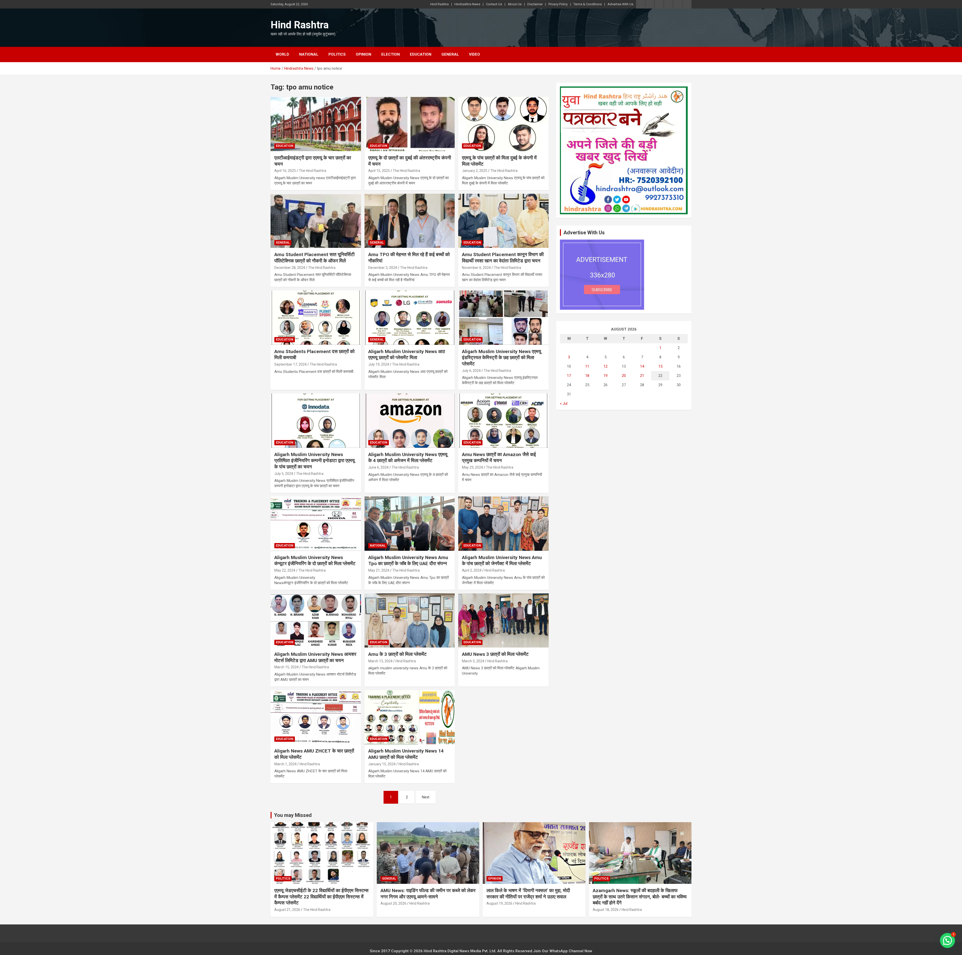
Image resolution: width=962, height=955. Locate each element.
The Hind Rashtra (312, 171)
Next (425, 797)
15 (660, 366)
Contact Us (494, 4)
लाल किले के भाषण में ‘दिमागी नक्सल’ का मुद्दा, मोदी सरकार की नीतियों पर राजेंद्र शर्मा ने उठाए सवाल (528, 894)
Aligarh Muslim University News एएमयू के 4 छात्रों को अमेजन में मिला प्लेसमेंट (407, 458)
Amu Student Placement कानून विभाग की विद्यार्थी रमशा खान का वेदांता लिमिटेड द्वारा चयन (503, 258)
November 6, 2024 (476, 268)
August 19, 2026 (499, 903)
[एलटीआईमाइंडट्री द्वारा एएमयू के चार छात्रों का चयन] (315, 124)
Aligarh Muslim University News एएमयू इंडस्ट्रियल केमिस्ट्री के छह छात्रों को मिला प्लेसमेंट (501, 358)
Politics (337, 54)
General (450, 54)
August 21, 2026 (287, 910)
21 (642, 375)
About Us (515, 4)
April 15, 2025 (379, 171)
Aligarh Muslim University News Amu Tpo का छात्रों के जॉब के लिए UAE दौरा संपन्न (408, 561)
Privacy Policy (558, 4)
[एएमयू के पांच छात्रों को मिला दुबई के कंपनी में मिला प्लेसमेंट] (503, 124)
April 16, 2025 (285, 171)
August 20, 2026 (393, 903)
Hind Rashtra (439, 4)
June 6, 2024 (378, 467)
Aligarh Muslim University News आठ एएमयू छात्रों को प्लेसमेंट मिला (406, 355)
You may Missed (293, 815)
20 (624, 375)
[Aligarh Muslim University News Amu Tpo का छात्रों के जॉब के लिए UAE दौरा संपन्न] (409, 523)
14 (642, 366)
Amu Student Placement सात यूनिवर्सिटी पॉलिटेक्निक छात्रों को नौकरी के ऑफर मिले (314, 258)
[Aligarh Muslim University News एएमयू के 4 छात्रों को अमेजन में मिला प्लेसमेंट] (409, 420)
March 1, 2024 (285, 764)
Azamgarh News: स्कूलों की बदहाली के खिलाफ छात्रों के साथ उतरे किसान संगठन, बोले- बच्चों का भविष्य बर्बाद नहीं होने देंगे (640, 897)
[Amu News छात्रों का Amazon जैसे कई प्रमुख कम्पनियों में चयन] (503, 420)
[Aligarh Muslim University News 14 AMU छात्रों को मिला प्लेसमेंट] (409, 717)
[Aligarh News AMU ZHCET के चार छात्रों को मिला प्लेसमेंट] (315, 717)
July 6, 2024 (471, 371)
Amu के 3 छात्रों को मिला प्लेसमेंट (397, 654)
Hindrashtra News (467, 4)
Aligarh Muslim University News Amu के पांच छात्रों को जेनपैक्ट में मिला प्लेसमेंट (502, 561)
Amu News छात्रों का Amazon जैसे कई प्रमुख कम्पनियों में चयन (499, 458)
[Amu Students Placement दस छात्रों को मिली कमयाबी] (315, 317)
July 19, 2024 (378, 364)
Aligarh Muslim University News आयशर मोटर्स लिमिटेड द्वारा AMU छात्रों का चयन (315, 657)
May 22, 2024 (284, 570)
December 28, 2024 (289, 268)
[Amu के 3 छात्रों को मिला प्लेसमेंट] (409, 620)
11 (587, 366)
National (308, 54)
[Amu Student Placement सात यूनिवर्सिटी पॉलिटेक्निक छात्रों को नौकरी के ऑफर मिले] (315, 220)
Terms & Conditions (587, 4)
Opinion (363, 54)
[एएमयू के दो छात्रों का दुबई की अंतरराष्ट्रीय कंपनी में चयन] (409, 124)
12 (606, 366)
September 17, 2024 (290, 364)
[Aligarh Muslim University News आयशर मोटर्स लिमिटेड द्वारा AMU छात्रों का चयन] (315, 620)
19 (606, 375)
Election (390, 54)
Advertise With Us (620, 4)
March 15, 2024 (286, 667)
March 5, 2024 (473, 661)
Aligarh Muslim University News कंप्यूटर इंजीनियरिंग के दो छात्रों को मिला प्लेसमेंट (314, 561)
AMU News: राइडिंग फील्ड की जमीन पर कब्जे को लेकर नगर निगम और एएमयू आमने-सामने (428, 894)
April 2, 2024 (472, 570)
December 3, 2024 (382, 268)
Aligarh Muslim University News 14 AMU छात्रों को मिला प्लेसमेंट (406, 754)
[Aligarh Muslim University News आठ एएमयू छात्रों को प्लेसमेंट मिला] (409, 317)
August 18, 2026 (606, 910)
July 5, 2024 (283, 474)
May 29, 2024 (472, 467)
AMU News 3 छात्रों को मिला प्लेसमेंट (495, 654)
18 (587, 375)
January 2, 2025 (474, 171)
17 (569, 375)
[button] (947, 940)
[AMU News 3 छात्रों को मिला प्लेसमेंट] (503, 620)
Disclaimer (535, 4)
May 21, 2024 (378, 570)
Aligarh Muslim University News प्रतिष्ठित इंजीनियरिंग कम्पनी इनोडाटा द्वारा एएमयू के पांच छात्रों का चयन (314, 461)
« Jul (563, 403)
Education (420, 54)
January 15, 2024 (382, 764)
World (282, 54)
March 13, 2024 (380, 661)
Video (474, 54)
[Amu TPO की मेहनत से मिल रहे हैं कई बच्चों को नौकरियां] (409, 220)
